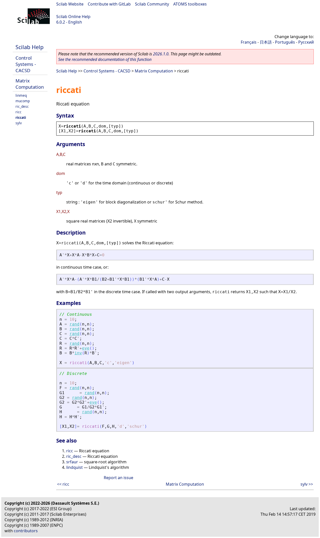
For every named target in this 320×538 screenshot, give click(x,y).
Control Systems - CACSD (26, 64)
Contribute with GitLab (109, 4)
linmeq (21, 95)
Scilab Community (152, 4)
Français (248, 42)
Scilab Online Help (73, 16)
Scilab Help (30, 47)
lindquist (74, 467)
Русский (306, 42)
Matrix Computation (30, 83)
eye (86, 348)
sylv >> (306, 484)
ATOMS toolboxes (190, 4)
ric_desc (22, 106)
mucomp (23, 100)
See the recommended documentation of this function (105, 59)
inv (78, 353)
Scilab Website (70, 4)
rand (75, 324)
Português (285, 42)
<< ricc (63, 484)
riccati (21, 117)
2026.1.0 (160, 54)
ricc (19, 112)
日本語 (266, 42)
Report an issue (118, 477)
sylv (19, 123)
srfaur (72, 462)
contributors (26, 530)
